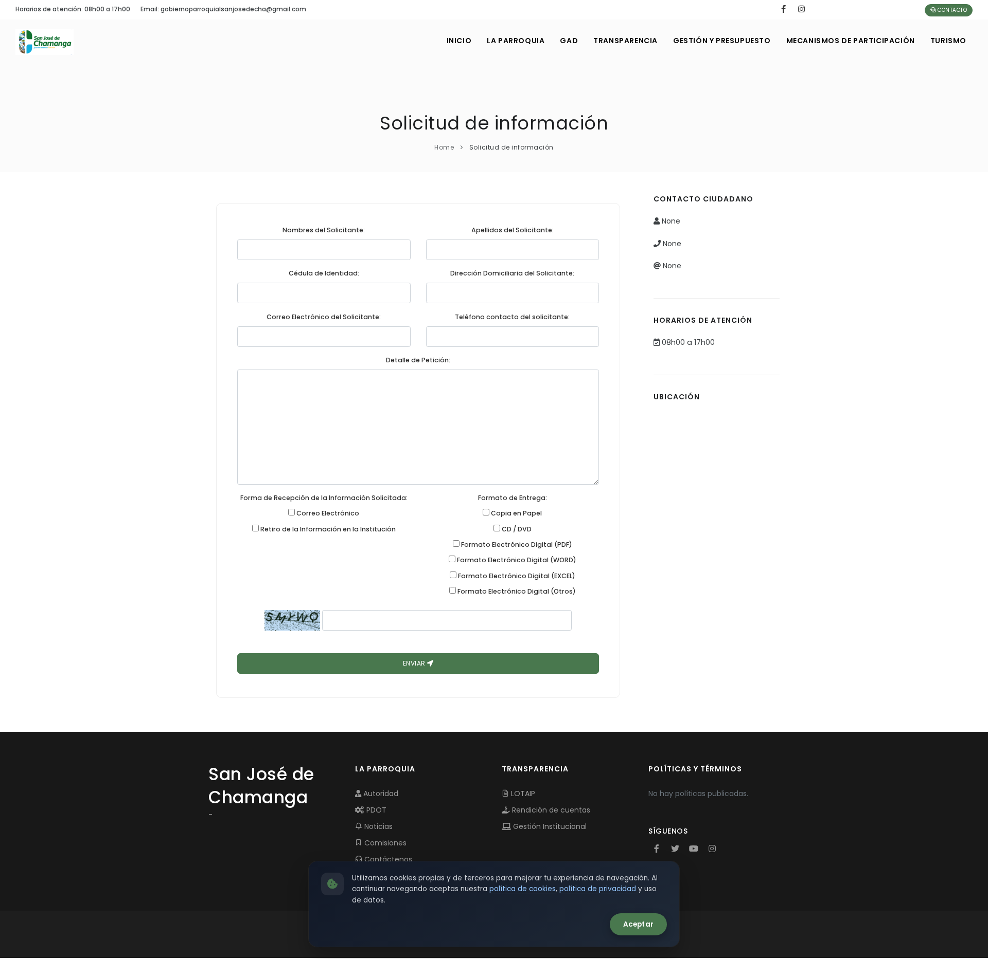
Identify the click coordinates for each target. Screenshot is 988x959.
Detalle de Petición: (418, 360)
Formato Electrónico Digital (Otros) (516, 591)
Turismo (948, 40)
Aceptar (638, 924)
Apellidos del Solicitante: (512, 230)
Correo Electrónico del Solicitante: (324, 316)
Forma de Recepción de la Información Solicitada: (324, 497)
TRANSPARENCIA (625, 40)
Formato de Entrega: (512, 497)
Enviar (415, 663)
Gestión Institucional (549, 826)
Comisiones (384, 843)
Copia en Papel (515, 513)
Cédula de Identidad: (324, 273)
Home (444, 147)
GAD (569, 40)
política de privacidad (597, 889)
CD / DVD (516, 529)
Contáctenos (387, 859)
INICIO (459, 40)
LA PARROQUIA (515, 40)
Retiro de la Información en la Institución (327, 529)
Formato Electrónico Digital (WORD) (515, 560)
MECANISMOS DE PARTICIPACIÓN (850, 40)
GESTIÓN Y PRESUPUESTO (722, 40)
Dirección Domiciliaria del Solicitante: (512, 273)
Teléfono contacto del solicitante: (512, 316)
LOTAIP (522, 793)
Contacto (951, 10)
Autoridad (379, 793)
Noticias (377, 826)
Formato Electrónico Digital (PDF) (516, 544)
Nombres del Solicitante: (324, 230)
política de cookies (522, 889)
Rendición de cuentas (550, 810)
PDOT (375, 810)
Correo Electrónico (327, 513)
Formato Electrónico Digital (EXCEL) (515, 575)
